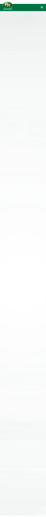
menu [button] (41, 7)
